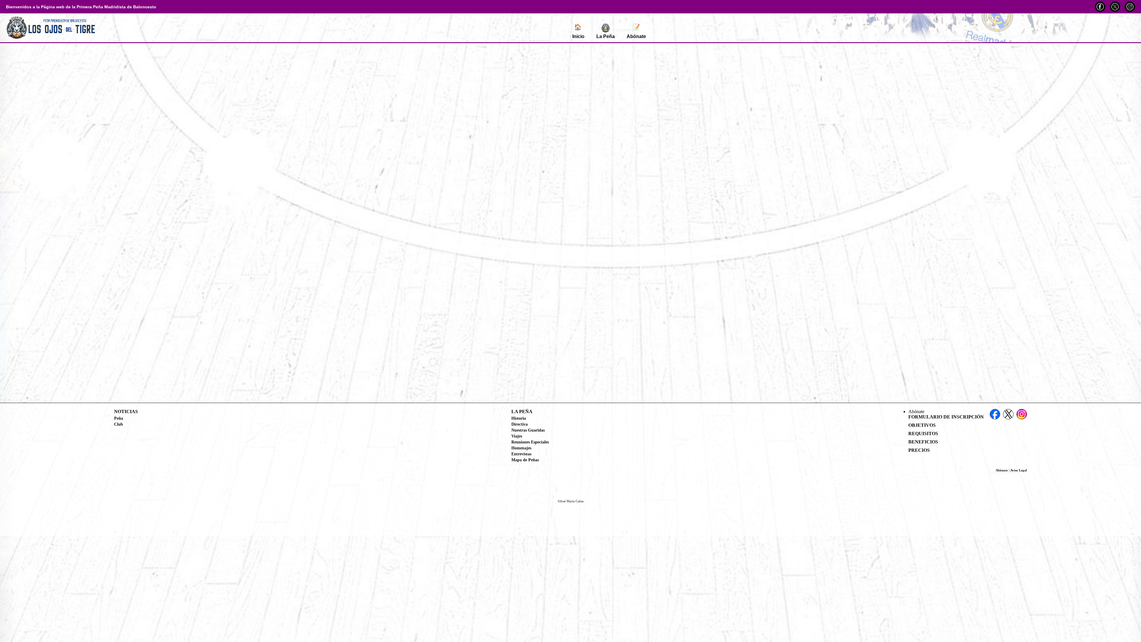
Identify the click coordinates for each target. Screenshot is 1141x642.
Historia (518, 418)
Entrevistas (521, 453)
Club (118, 424)
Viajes (516, 436)
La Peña (605, 36)
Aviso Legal (1018, 470)
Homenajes (521, 448)
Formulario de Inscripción (946, 416)
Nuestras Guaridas (528, 430)
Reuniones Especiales (530, 442)
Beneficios (923, 441)
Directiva (519, 424)
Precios (919, 450)
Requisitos (923, 433)
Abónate (636, 31)
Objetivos (922, 425)
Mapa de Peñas (525, 459)
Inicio (578, 31)
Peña (118, 418)
